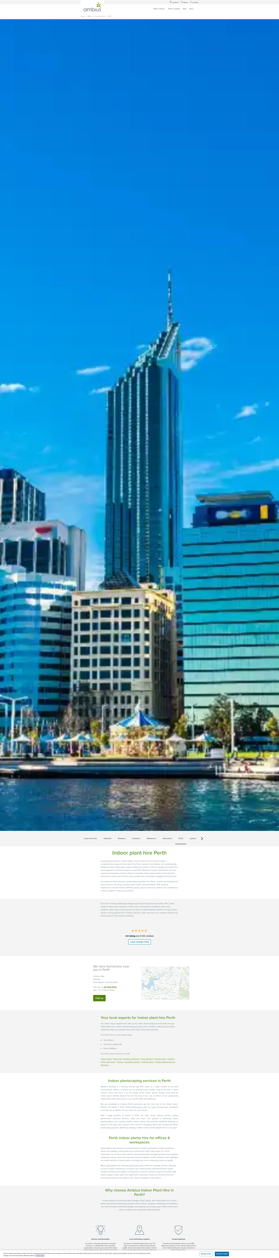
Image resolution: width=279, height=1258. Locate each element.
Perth (180, 838)
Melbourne (151, 838)
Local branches (100, 16)
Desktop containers (131, 1059)
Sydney (193, 838)
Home (83, 16)
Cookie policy (40, 1255)
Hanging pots (160, 1059)
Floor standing (147, 1059)
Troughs (170, 1059)
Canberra (136, 838)
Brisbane (121, 838)
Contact (195, 2)
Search (185, 2)
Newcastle (167, 838)
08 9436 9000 (110, 987)
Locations (175, 2)
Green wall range (108, 1062)
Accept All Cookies (222, 1254)
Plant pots (117, 1059)
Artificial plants (148, 1062)
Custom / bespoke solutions (128, 1062)
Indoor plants (106, 1059)
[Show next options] (202, 838)
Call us (99, 998)
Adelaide (107, 838)
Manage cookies (206, 1254)
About (90, 16)
